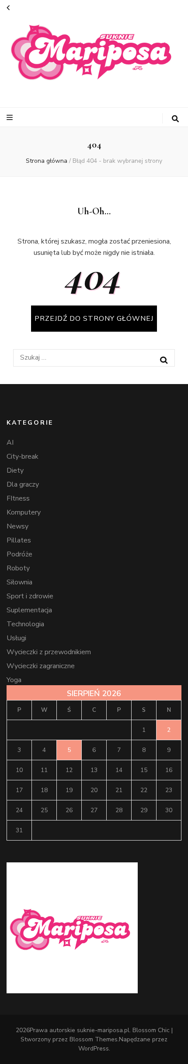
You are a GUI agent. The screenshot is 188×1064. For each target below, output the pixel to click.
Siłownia (19, 582)
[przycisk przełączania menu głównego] (11, 117)
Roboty (18, 568)
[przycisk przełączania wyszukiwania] (175, 119)
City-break (22, 456)
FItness (18, 498)
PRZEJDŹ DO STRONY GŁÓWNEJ (94, 318)
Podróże (19, 554)
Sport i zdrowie (30, 596)
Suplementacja (29, 610)
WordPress (93, 1048)
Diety (15, 470)
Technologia (25, 624)
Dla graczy (23, 484)
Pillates (19, 540)
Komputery (24, 512)
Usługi (16, 638)
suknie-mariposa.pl (103, 1030)
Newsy (17, 526)
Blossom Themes (94, 1039)
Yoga (14, 680)
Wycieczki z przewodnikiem (49, 652)
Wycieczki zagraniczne (41, 666)
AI (10, 442)
